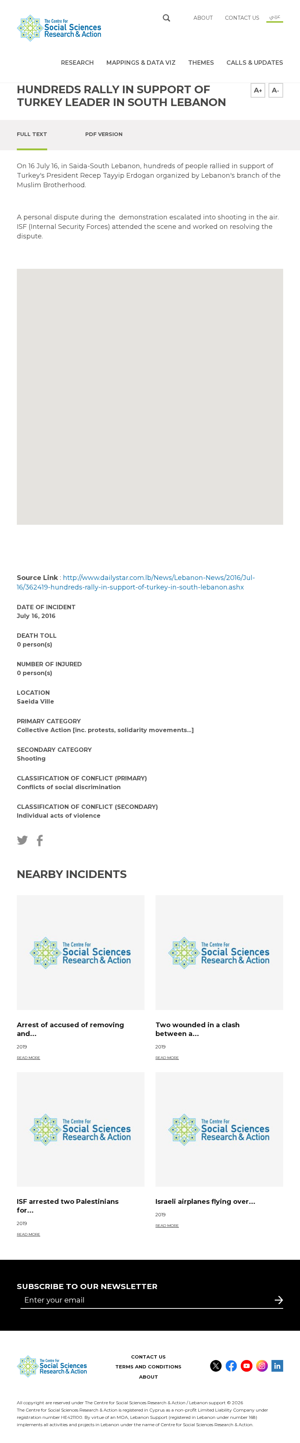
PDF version (104, 134)
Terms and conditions (148, 1366)
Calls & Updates (254, 62)
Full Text (32, 134)
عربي (274, 16)
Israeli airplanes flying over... (205, 1202)
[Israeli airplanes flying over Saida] (219, 1129)
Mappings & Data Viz (141, 62)
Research (77, 62)
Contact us (242, 18)
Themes (201, 62)
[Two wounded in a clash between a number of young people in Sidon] (219, 952)
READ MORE (28, 1057)
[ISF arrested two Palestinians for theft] (81, 1129)
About (148, 1377)
